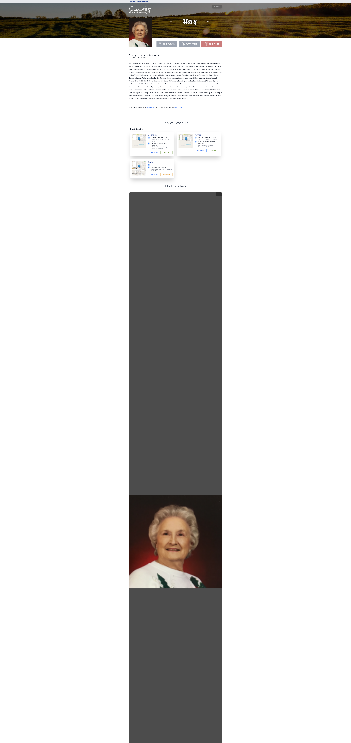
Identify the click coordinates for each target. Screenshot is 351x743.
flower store (178, 107)
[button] (139, 139)
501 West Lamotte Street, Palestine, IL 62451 (159, 148)
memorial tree (150, 107)
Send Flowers (166, 174)
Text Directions (154, 152)
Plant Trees (166, 152)
